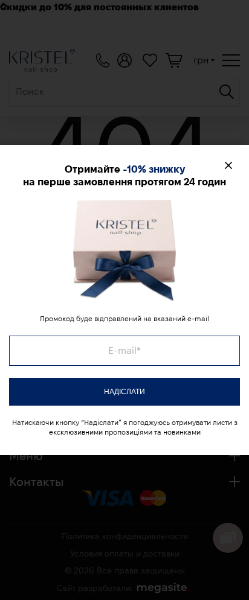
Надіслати (124, 392)
